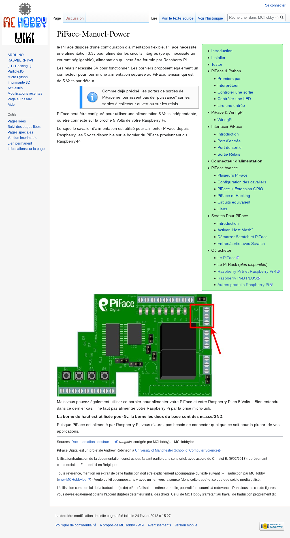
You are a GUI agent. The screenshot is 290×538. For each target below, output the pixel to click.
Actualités (15, 88)
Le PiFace (227, 257)
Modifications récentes (25, 94)
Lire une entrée (231, 105)
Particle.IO (16, 71)
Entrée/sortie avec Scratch (241, 243)
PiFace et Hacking (234, 195)
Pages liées (17, 121)
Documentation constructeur (93, 442)
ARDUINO (16, 55)
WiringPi (225, 119)
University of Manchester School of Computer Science (176, 450)
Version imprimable (22, 138)
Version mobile (185, 525)
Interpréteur (228, 85)
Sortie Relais (229, 154)
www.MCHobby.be (72, 479)
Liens (222, 209)
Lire (154, 18)
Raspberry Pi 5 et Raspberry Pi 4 (247, 271)
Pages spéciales (20, 132)
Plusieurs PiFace (233, 175)
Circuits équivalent (234, 202)
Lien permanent (20, 143)
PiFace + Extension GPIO (240, 189)
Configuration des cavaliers (242, 182)
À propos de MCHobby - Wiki (122, 525)
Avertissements (159, 525)
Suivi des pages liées (24, 127)
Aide (11, 105)
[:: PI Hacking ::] (19, 66)
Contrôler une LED (234, 98)
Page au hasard (20, 99)
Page (56, 18)
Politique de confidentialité (76, 525)
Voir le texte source (177, 18)
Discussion (74, 18)
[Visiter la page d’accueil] (25, 22)
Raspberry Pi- (237, 278)
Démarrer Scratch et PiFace (243, 236)
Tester (216, 64)
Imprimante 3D (19, 82)
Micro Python (18, 77)
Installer (218, 57)
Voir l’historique (210, 18)
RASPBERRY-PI (20, 60)
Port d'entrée (229, 141)
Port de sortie (230, 147)
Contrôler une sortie (235, 92)
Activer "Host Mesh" (235, 230)
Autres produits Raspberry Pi (243, 284)
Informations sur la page (26, 149)
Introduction (222, 50)
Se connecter (275, 5)
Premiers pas (229, 78)
